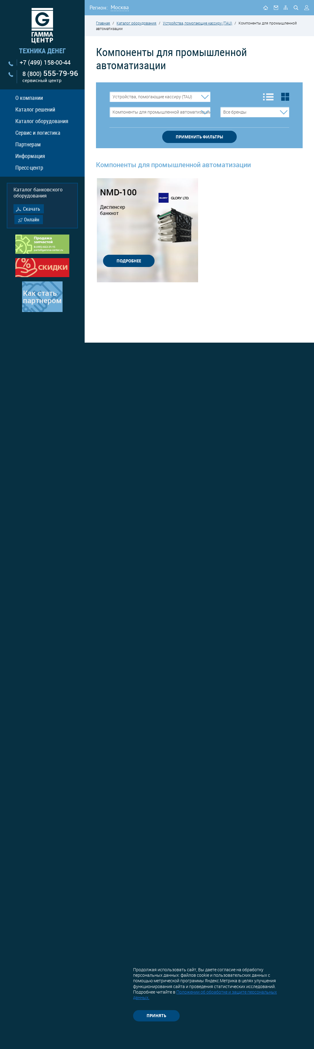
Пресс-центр (29, 167)
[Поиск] (295, 7)
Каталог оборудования (41, 121)
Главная (103, 23)
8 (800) (50, 76)
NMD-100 (118, 202)
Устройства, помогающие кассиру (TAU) (197, 23)
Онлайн (31, 219)
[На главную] (265, 7)
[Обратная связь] (276, 7)
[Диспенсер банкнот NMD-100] (175, 226)
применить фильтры (199, 137)
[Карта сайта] (286, 7)
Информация (30, 156)
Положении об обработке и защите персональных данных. (205, 994)
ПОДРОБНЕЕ (129, 261)
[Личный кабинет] (306, 7)
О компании (29, 97)
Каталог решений (35, 109)
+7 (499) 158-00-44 (45, 62)
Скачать (31, 208)
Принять (156, 1015)
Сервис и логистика (37, 132)
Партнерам (28, 144)
